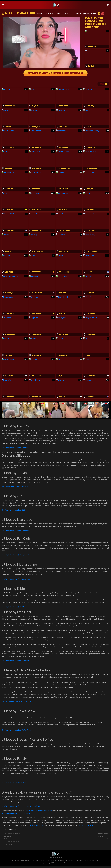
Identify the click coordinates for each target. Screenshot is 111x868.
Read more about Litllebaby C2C (13, 510)
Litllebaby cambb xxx (35, 825)
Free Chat (15, 661)
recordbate (48, 811)
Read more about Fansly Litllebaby (14, 783)
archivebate (31, 811)
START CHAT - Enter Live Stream (55, 73)
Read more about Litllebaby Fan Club (15, 555)
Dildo (14, 607)
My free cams (25, 813)
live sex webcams (10, 836)
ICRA (60, 858)
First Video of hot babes (12, 841)
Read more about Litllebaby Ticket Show (16, 730)
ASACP (55, 858)
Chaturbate (6, 813)
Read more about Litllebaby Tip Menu (15, 487)
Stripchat (13, 813)
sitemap (101, 836)
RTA (50, 858)
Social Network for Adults (12, 834)
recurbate (39, 811)
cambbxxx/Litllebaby (85, 825)
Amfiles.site (7, 839)
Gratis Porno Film (103, 839)
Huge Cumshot (9, 844)
